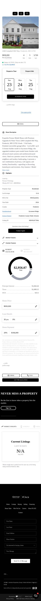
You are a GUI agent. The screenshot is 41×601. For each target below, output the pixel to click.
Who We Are (16, 508)
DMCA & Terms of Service (23, 598)
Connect (20, 512)
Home (8, 504)
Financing (32, 504)
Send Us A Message (20, 561)
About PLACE (32, 508)
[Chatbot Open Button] (36, 596)
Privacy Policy (10, 598)
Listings (14, 504)
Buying (20, 504)
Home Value (8, 508)
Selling (25, 504)
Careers (24, 508)
